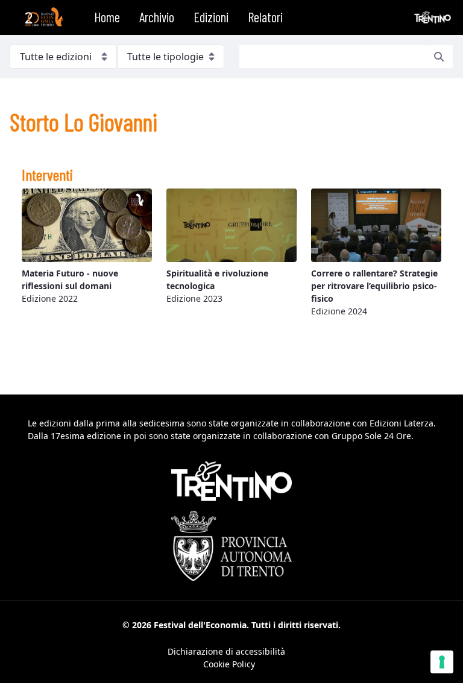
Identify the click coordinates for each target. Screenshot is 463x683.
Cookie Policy (229, 664)
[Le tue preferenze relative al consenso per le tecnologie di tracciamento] (441, 661)
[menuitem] (107, 17)
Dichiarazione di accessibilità (226, 651)
